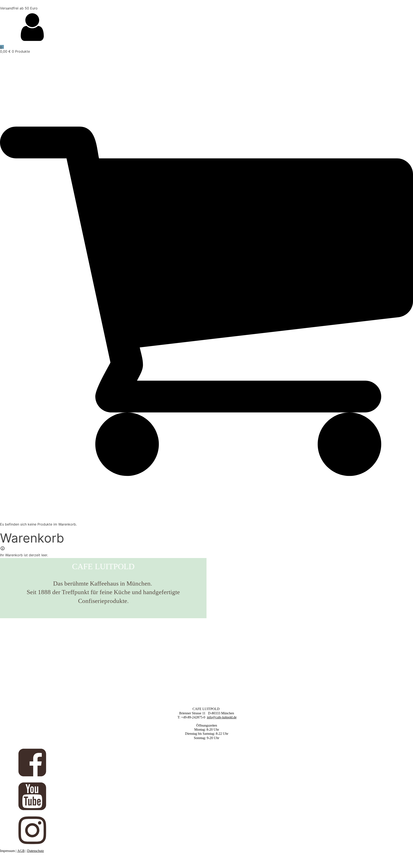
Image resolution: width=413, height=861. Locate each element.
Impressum (7, 851)
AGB (21, 851)
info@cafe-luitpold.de (222, 717)
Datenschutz (35, 851)
